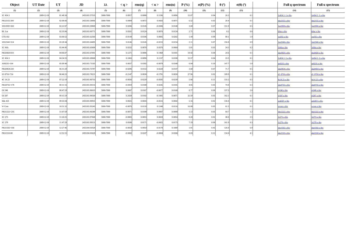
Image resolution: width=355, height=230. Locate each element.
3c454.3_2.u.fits (318, 58)
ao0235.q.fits (283, 63)
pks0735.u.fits (317, 85)
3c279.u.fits (316, 122)
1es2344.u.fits (317, 42)
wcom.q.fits (283, 106)
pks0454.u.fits (317, 69)
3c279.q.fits (283, 122)
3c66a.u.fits (316, 47)
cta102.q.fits (283, 37)
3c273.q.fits (283, 117)
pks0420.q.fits (284, 53)
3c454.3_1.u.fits (318, 15)
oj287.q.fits (283, 96)
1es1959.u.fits (317, 26)
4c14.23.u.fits (317, 79)
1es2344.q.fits (284, 42)
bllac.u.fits (315, 31)
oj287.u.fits (316, 96)
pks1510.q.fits (284, 133)
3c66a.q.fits (283, 47)
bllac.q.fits (282, 31)
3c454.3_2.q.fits (285, 58)
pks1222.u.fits (317, 112)
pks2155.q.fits (284, 21)
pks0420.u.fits (317, 53)
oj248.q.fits (283, 90)
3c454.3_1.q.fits (285, 15)
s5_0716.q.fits (284, 74)
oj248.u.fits (316, 90)
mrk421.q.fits (283, 101)
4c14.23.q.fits (283, 79)
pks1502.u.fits (317, 128)
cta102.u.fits (316, 37)
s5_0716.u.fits (317, 74)
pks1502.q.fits (284, 128)
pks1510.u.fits (317, 133)
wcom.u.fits (316, 106)
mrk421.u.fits (317, 101)
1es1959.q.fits (284, 26)
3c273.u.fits (316, 117)
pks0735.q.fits (284, 85)
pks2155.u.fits (317, 21)
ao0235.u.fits (316, 63)
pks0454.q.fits (284, 69)
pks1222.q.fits (284, 112)
